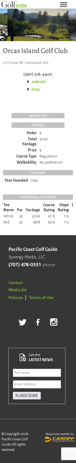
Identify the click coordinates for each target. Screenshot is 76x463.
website (38, 81)
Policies (15, 297)
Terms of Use (41, 297)
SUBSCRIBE (26, 395)
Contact (15, 282)
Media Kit (17, 289)
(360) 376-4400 (37, 74)
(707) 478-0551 (24, 265)
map (35, 89)
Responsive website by (60, 434)
